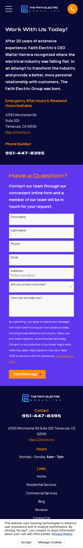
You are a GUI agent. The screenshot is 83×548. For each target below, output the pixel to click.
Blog (41, 501)
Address (17, 271)
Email (14, 257)
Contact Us (41, 518)
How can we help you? (26, 298)
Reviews (41, 510)
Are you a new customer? (29, 284)
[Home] (40, 9)
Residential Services (41, 484)
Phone (15, 244)
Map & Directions (17, 132)
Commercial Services (41, 493)
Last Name (18, 230)
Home (41, 476)
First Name (18, 217)
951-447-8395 (24, 153)
